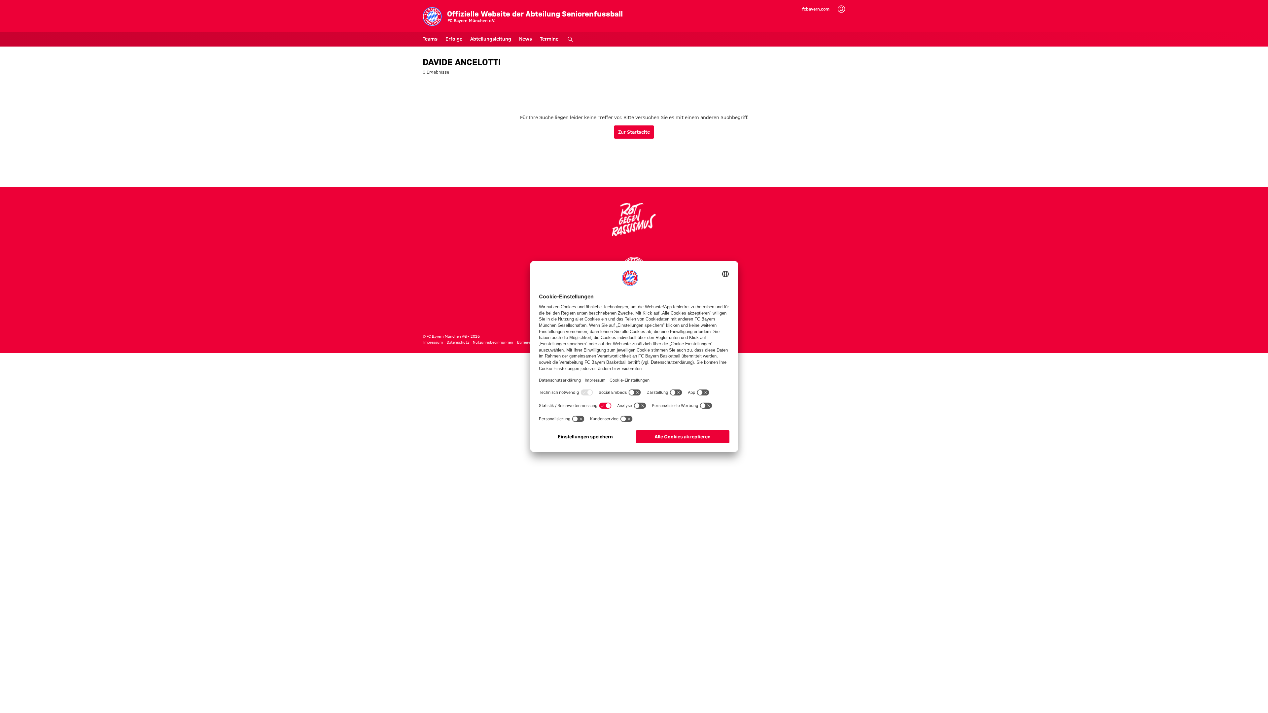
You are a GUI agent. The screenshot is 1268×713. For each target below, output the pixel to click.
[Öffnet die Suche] (570, 39)
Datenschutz (458, 342)
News (525, 39)
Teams (430, 39)
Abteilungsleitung (490, 39)
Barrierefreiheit (530, 342)
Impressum (433, 342)
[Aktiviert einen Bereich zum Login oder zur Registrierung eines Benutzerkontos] (841, 9)
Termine (549, 39)
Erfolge (453, 39)
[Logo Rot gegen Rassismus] (634, 219)
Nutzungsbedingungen (493, 342)
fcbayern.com (815, 9)
